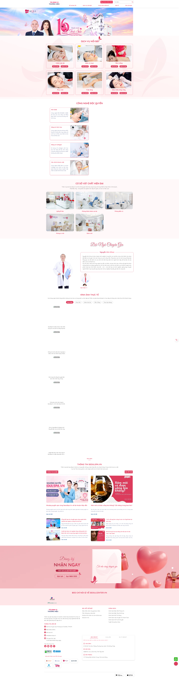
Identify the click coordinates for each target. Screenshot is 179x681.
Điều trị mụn (89, 63)
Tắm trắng (119, 63)
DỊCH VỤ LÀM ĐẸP (87, 5)
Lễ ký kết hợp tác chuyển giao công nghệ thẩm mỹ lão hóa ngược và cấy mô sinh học (73, 520)
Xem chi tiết (55, 66)
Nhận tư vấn (64, 66)
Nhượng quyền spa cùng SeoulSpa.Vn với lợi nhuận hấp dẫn (66, 505)
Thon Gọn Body (108, 302)
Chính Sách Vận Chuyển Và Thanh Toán (119, 617)
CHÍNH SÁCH (112, 608)
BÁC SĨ (117, 5)
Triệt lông (89, 90)
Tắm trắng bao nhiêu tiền (88, 613)
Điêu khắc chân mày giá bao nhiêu (91, 611)
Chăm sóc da (60, 63)
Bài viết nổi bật (87, 608)
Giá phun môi (85, 617)
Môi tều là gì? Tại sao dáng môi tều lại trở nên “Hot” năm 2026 (118, 532)
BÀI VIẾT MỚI (128, 472)
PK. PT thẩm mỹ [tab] (122, 637)
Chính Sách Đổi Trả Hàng (115, 615)
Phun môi (60, 90)
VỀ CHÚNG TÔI (72, 5)
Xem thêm (89, 458)
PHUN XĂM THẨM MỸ (103, 5)
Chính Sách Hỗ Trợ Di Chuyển (116, 619)
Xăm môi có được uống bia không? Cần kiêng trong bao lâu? (111, 505)
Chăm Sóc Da (87, 302)
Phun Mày (69, 302)
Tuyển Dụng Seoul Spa (114, 622)
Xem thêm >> (83, 287)
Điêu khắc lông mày (119, 90)
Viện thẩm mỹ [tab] (94, 637)
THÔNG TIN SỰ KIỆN (52, 472)
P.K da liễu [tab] (108, 637)
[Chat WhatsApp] (176, 659)
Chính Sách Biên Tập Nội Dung (116, 613)
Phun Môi (78, 302)
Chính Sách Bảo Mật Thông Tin (116, 611)
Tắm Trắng (97, 302)
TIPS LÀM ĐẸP (128, 5)
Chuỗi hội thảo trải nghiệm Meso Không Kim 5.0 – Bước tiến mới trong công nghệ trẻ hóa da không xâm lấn (74, 532)
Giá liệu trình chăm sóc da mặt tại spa (92, 615)
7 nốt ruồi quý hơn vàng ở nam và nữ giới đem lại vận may (119, 520)
